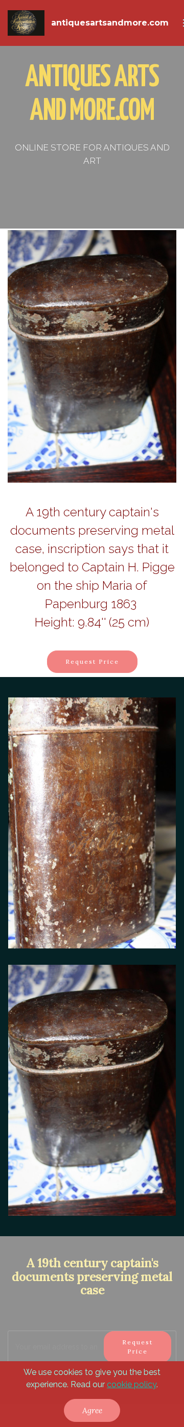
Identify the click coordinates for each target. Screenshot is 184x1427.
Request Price (92, 661)
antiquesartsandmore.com (110, 23)
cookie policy (131, 1384)
